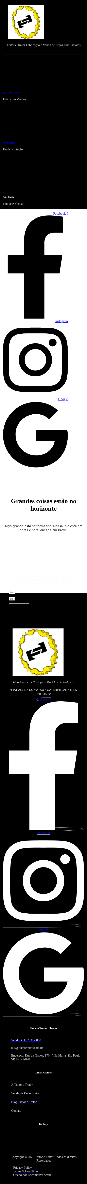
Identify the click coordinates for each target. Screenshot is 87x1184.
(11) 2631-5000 (11, 92)
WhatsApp (9, 142)
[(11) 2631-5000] (19, 84)
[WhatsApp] (19, 134)
